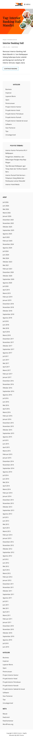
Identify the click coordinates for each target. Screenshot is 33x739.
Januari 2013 (7, 538)
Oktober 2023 (7, 262)
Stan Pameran (10, 128)
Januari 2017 (7, 377)
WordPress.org (8, 724)
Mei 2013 (6, 524)
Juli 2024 (5, 251)
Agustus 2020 (7, 283)
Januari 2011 (7, 622)
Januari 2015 (7, 458)
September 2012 (8, 552)
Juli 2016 (5, 398)
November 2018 (8, 307)
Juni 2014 (6, 479)
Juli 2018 (5, 321)
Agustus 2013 (7, 514)
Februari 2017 (7, 374)
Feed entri (6, 717)
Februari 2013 (7, 535)
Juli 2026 (5, 202)
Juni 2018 (6, 325)
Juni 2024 (6, 255)
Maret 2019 (7, 293)
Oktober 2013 (7, 507)
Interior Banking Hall (13, 43)
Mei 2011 (6, 608)
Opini (7, 100)
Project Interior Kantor (10, 39)
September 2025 (8, 230)
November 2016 (8, 384)
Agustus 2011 (7, 598)
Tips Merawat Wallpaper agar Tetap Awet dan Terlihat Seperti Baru (16, 169)
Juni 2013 (6, 521)
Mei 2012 (6, 566)
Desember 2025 (8, 220)
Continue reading (11, 69)
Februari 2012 (7, 577)
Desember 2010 (8, 626)
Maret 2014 (7, 489)
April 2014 (6, 486)
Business (9, 89)
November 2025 (8, 223)
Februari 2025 (7, 241)
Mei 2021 (6, 265)
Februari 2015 (7, 454)
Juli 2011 (5, 601)
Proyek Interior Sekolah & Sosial (16, 121)
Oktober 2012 (7, 549)
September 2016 (8, 391)
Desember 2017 (8, 339)
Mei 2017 (6, 363)
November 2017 (8, 342)
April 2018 (6, 332)
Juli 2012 (5, 559)
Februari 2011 (7, 619)
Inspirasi (8, 93)
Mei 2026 (6, 209)
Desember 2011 (8, 584)
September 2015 (8, 433)
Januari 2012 (7, 580)
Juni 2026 (6, 206)
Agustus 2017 (7, 353)
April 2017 (6, 367)
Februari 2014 (7, 493)
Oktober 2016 (7, 388)
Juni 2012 (6, 563)
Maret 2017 (7, 370)
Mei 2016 (6, 405)
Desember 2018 (8, 304)
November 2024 (8, 244)
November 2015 (8, 426)
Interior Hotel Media (12, 184)
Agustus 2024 (7, 248)
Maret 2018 (7, 335)
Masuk (5, 714)
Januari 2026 (7, 216)
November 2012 (8, 545)
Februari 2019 (7, 297)
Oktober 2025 (7, 227)
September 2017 (8, 349)
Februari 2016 (7, 416)
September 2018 (8, 314)
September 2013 (8, 510)
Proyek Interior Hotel (13, 110)
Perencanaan (10, 103)
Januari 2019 (7, 300)
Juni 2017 (6, 360)
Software (9, 124)
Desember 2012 (8, 542)
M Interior (19, 733)
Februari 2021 (7, 269)
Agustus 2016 (7, 395)
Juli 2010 (5, 643)
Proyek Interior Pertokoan (14, 114)
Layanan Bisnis (11, 96)
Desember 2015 (8, 423)
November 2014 (8, 465)
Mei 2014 (6, 482)
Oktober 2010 (7, 633)
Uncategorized (11, 135)
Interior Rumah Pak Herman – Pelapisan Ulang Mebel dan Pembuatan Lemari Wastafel (16, 178)
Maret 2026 (7, 213)
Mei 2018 (6, 328)
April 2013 (6, 528)
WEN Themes (20, 735)
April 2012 (6, 570)
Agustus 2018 (7, 318)
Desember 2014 (8, 461)
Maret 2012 (7, 573)
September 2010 (8, 636)
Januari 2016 (7, 419)
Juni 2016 (6, 402)
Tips (7, 131)
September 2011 (8, 594)
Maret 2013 (7, 531)
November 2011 (8, 587)
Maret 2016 (7, 412)
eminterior (14, 47)
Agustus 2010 (7, 640)
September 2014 (8, 468)
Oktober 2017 (7, 346)
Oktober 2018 (7, 311)
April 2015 (6, 447)
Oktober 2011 (7, 591)
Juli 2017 (5, 356)
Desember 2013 (8, 500)
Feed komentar (8, 721)
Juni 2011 (6, 605)
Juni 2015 (6, 444)
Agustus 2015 (7, 437)
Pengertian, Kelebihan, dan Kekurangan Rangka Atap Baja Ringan (16, 159)
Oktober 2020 (7, 276)
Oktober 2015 (7, 430)
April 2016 (6, 409)
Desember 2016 (8, 381)
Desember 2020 (8, 272)
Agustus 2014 (7, 472)
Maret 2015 (7, 451)
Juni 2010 (6, 647)
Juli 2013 (5, 517)
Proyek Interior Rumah (13, 117)
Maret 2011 (7, 615)
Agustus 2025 (7, 234)
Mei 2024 (6, 258)
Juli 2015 (5, 440)
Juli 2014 (5, 475)
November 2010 (8, 629)
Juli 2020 (5, 286)
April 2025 (6, 237)
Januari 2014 (7, 496)
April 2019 (6, 290)
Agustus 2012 (7, 556)
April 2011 (6, 612)
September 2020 (8, 279)
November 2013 (8, 503)
